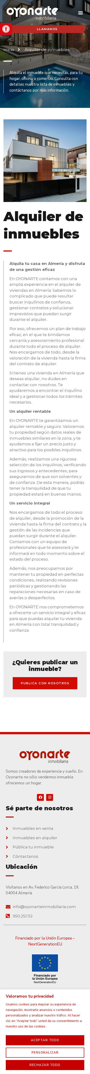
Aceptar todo (45, 1040)
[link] (6, 29)
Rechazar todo (45, 1065)
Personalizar (45, 1053)
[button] (80, 12)
